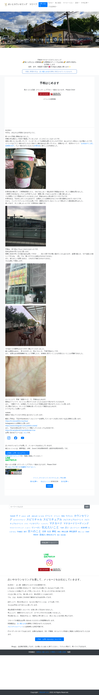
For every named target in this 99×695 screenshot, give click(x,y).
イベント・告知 (59, 516)
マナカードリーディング (76, 523)
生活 (49, 531)
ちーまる (41, 516)
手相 (61, 477)
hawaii (12, 516)
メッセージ (27, 527)
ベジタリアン (34, 524)
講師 (64, 477)
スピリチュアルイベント (73, 520)
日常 (44, 531)
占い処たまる (44, 71)
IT (17, 516)
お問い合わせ (42, 4)
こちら (24, 433)
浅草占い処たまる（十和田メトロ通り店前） (51, 652)
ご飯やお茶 (34, 516)
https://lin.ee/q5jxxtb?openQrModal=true (20, 430)
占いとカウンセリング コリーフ (22, 4)
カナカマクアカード (19, 520)
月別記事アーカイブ (49, 543)
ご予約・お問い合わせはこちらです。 (49, 639)
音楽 (58, 535)
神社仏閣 (65, 532)
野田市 (35, 535)
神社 (54, 531)
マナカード (55, 523)
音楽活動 (63, 535)
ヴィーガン (36, 527)
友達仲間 (84, 528)
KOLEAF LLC (44, 692)
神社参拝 (73, 531)
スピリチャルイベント (15, 627)
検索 (87, 507)
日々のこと (34, 531)
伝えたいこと (45, 481)
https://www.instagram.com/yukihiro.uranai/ (21, 426)
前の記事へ (34, 481)
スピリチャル (52, 477)
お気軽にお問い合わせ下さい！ (17, 453)
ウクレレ (69, 516)
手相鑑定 (20, 532)
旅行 (25, 532)
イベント (35, 477)
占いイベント (75, 528)
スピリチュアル (52, 519)
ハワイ (26, 523)
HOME (49, 486)
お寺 (28, 516)
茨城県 (87, 531)
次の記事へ (65, 481)
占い (58, 477)
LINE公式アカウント (12, 456)
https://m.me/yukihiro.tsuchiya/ (16, 421)
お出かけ (23, 516)
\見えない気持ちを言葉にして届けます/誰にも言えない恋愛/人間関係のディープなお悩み (49, 41)
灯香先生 (37, 146)
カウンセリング (43, 477)
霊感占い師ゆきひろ (47, 535)
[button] (7, 30)
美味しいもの (81, 531)
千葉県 (62, 527)
